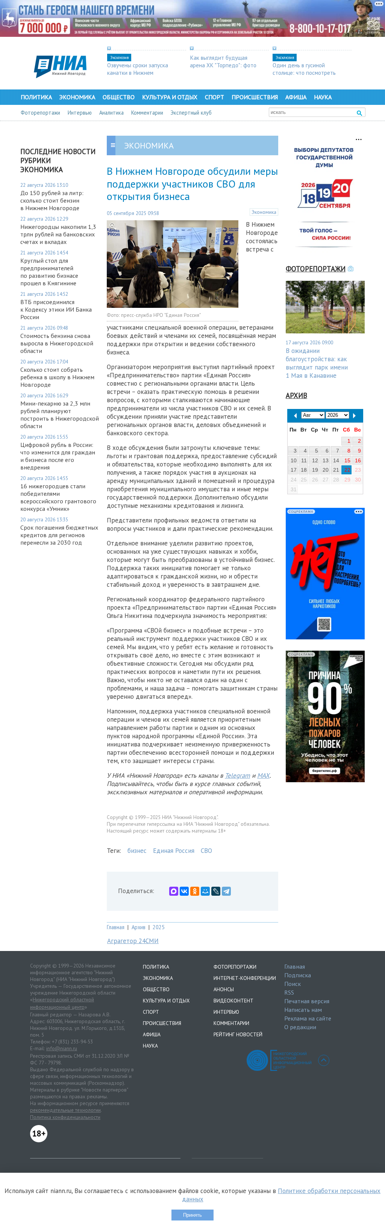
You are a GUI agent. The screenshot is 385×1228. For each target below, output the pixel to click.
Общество (119, 97)
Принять (192, 1215)
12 (315, 460)
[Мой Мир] (205, 891)
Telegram (237, 775)
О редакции (300, 1027)
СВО (206, 850)
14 (336, 460)
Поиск (292, 983)
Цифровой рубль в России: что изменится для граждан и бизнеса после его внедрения (57, 456)
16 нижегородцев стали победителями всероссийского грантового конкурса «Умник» (58, 497)
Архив (139, 927)
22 (347, 470)
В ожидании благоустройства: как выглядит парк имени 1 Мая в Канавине (317, 363)
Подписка (297, 975)
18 (304, 470)
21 (336, 470)
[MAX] (173, 891)
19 (315, 470)
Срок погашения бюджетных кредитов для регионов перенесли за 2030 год (59, 535)
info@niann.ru (61, 1048)
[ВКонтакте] (184, 891)
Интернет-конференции (245, 978)
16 (358, 460)
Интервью (80, 112)
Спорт (214, 97)
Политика (36, 97)
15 (347, 460)
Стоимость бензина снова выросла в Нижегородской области (56, 343)
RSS (289, 992)
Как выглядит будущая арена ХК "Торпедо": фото (223, 61)
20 (326, 470)
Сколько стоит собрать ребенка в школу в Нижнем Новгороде (57, 377)
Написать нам (303, 1009)
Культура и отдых (169, 97)
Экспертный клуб (191, 112)
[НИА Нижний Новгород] (60, 76)
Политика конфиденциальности (65, 1117)
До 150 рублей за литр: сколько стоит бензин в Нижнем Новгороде (51, 200)
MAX (263, 775)
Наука (323, 97)
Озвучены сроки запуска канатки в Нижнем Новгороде (137, 72)
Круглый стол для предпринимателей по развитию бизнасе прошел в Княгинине (49, 272)
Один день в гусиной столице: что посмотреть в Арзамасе (304, 72)
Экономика (77, 97)
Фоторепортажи (40, 112)
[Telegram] (226, 891)
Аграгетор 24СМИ (133, 941)
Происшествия (255, 97)
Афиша (295, 97)
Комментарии (147, 112)
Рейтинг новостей (238, 1034)
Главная (115, 927)
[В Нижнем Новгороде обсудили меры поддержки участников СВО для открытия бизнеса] (172, 305)
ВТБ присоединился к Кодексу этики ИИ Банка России (56, 309)
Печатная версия (306, 1001)
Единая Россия (173, 850)
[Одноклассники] (194, 891)
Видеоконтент (233, 1000)
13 (326, 460)
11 (304, 460)
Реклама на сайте (307, 1018)
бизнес (137, 850)
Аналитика (111, 112)
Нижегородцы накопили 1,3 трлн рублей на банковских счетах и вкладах (58, 234)
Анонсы (224, 989)
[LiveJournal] (215, 891)
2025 (159, 927)
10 (294, 460)
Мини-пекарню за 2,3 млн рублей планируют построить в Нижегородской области (59, 415)
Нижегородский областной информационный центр (62, 1003)
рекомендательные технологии (65, 1110)
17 (294, 470)
